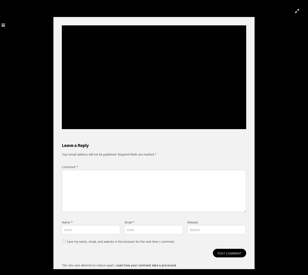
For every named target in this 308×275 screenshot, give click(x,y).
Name (67, 222)
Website (192, 222)
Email (129, 222)
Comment (70, 167)
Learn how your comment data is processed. (146, 265)
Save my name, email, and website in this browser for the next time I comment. (121, 242)
